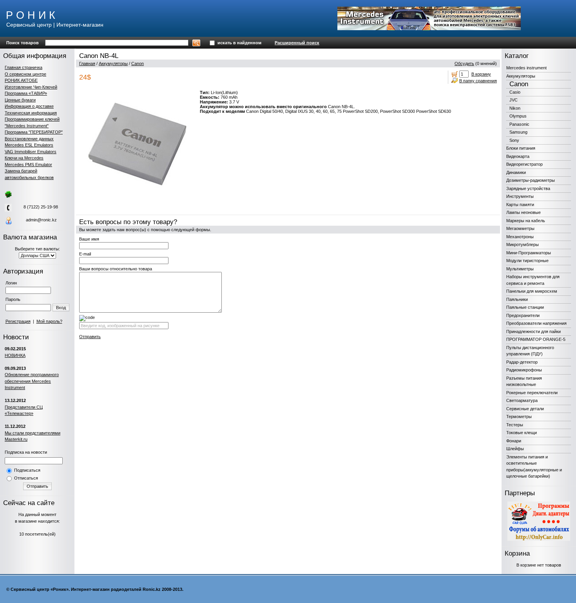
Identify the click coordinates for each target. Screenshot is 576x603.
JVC (513, 100)
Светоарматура (522, 400)
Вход (61, 307)
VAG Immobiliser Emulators (30, 151)
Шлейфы (515, 448)
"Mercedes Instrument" (27, 125)
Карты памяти (520, 204)
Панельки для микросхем (531, 291)
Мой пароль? (49, 321)
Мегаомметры (520, 228)
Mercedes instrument (526, 67)
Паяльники (517, 299)
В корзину (481, 74)
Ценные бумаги (20, 100)
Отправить (37, 486)
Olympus (518, 116)
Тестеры (514, 424)
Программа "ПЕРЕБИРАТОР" (34, 132)
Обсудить (464, 63)
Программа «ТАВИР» (26, 93)
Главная (87, 63)
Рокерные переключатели (532, 392)
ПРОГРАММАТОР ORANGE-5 (535, 339)
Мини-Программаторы (528, 252)
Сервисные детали (525, 408)
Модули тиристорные (527, 260)
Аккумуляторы (113, 63)
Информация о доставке (29, 106)
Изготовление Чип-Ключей (31, 87)
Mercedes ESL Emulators (29, 145)
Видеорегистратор (524, 164)
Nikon (514, 108)
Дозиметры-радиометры (530, 180)
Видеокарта (517, 156)
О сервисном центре (25, 74)
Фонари (513, 440)
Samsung (518, 132)
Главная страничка (23, 67)
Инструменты (520, 196)
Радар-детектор (522, 362)
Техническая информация (31, 112)
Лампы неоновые (523, 212)
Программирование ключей (32, 119)
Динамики (516, 172)
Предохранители (523, 315)
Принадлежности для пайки (533, 331)
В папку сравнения (478, 80)
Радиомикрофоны (524, 370)
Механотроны (520, 236)
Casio (514, 92)
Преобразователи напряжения (536, 323)
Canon (137, 63)
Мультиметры (520, 268)
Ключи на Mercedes (24, 158)
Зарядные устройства (528, 188)
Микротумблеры (522, 244)
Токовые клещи (521, 432)
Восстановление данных (29, 138)
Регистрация (18, 321)
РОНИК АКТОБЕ (21, 80)
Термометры (519, 416)
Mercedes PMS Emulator (28, 164)
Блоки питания (520, 148)
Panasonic (519, 124)
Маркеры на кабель (525, 220)
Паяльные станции (525, 307)
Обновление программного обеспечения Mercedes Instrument (32, 381)
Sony (514, 140)
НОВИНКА (15, 355)
